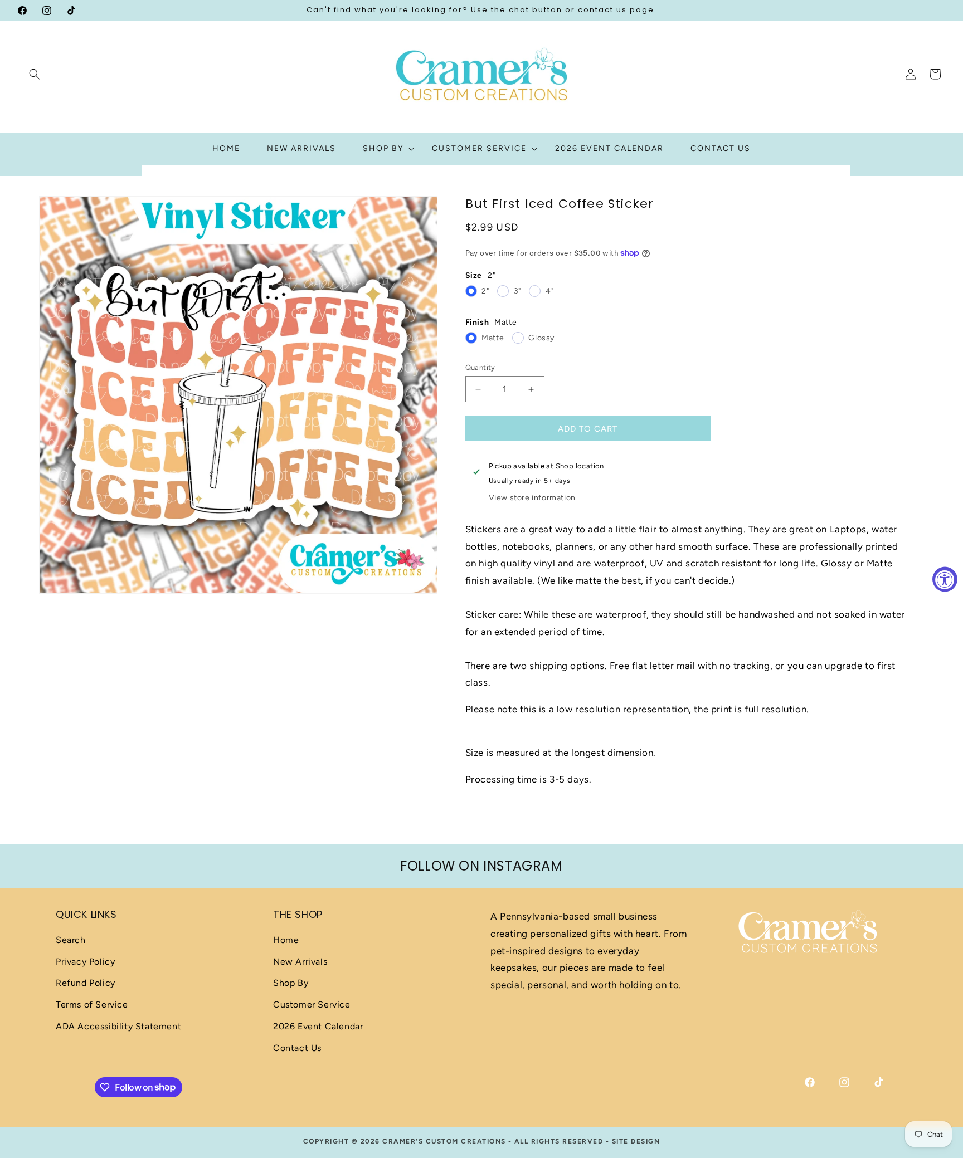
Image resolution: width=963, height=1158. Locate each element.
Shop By (290, 983)
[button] (34, 74)
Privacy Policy (85, 961)
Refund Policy (85, 983)
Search (71, 940)
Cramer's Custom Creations (444, 1141)
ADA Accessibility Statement (118, 1026)
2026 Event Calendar (318, 1026)
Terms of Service (92, 1004)
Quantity (480, 367)
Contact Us (297, 1048)
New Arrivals (300, 961)
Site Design (636, 1141)
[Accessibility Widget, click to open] (944, 579)
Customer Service (312, 1004)
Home (286, 940)
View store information (532, 497)
